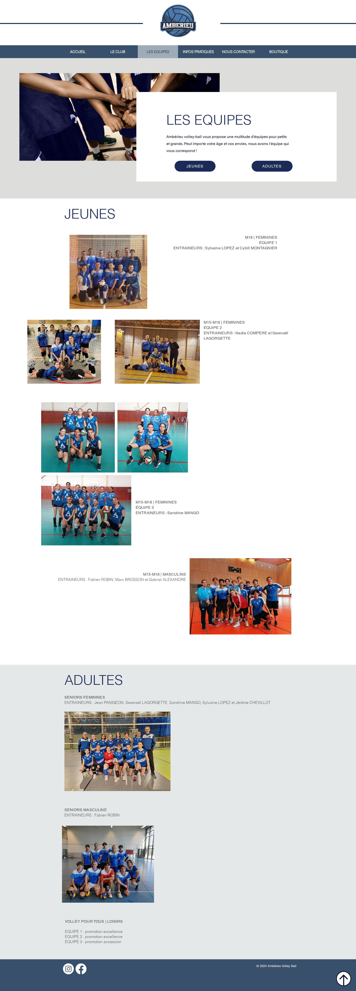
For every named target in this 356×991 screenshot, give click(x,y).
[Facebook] (81, 968)
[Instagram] (68, 968)
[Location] (343, 978)
